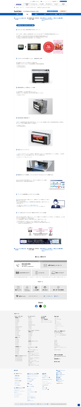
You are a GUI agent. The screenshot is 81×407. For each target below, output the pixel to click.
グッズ (56, 327)
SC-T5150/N (17, 341)
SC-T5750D (17, 334)
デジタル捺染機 (29, 381)
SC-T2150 (16, 343)
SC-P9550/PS (17, 320)
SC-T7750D (17, 333)
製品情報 (16, 370)
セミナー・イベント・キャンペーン (47, 1)
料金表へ (57, 296)
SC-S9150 (30, 326)
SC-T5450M (17, 351)
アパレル (56, 328)
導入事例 (55, 340)
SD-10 (29, 348)
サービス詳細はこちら (49, 296)
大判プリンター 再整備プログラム (60, 333)
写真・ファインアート (58, 323)
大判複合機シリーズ (18, 346)
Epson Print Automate (57, 349)
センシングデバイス (45, 389)
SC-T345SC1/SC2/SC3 (18, 358)
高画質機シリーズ (17, 317)
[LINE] (44, 305)
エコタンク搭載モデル (18, 385)
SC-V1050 (30, 320)
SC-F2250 (29, 343)
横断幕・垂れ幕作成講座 (58, 354)
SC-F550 (29, 338)
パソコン (28, 393)
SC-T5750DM (17, 350)
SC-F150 (29, 339)
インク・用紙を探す (44, 319)
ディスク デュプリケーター (31, 396)
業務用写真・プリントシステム (31, 378)
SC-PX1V (16, 325)
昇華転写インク (30, 331)
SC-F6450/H (30, 335)
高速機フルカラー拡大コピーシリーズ (20, 355)
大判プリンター (16, 313)
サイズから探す (43, 316)
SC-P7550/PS (17, 321)
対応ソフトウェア (31, 351)
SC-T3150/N (17, 342)
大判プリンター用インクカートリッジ (46, 320)
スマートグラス (29, 390)
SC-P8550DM (17, 347)
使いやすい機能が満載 (59, 18)
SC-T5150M (17, 352)
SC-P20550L (17, 318)
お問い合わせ (37, 1)
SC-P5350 (16, 322)
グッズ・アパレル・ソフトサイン (33, 330)
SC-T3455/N (17, 339)
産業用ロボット (44, 374)
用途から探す (56, 316)
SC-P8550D (17, 329)
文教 (55, 320)
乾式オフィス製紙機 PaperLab (31, 397)
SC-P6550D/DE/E (17, 330)
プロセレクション (17, 383)
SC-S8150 (30, 327)
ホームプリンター (17, 377)
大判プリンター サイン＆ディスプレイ (32, 374)
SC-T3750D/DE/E (17, 335)
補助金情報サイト (57, 358)
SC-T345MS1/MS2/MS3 (18, 360)
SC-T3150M (17, 354)
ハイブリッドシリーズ (18, 326)
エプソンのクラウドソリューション (31, 206)
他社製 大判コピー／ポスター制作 (33, 365)
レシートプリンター (17, 395)
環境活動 (55, 341)
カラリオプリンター (17, 382)
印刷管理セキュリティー (30, 400)
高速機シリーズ (17, 337)
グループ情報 (31, 1)
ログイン (57, 1)
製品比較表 (43, 317)
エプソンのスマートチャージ (18, 388)
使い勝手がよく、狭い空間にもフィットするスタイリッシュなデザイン (47, 19)
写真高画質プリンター (18, 378)
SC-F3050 (29, 342)
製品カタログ (56, 343)
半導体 (43, 386)
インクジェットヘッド (45, 381)
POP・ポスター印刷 (58, 319)
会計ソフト (28, 399)
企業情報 (59, 377)
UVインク (29, 317)
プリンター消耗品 (29, 384)
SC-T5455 (16, 338)
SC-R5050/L (30, 323)
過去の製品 (56, 344)
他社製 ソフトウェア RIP (32, 360)
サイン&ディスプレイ (31, 316)
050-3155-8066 (26, 264)
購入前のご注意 (57, 361)
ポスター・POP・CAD (18, 316)
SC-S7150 (30, 328)
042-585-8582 (24, 265)
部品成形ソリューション (45, 377)
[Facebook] (36, 305)
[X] (40, 305)
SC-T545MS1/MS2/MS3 (18, 359)
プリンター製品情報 (31, 386)
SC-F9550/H (30, 334)
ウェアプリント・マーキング (59, 326)
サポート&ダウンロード (61, 374)
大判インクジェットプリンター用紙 (46, 322)
